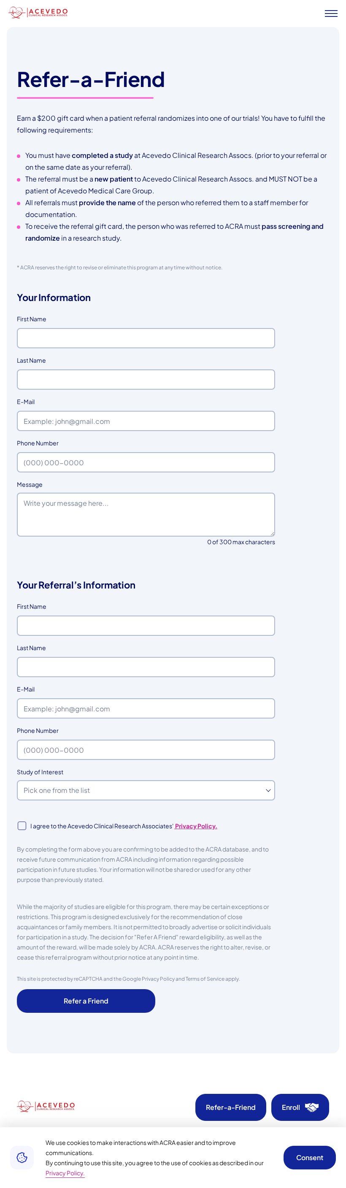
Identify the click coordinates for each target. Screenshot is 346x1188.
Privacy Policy (158, 979)
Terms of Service (205, 979)
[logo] (38, 13)
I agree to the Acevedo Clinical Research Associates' (123, 826)
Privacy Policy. (195, 826)
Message (30, 484)
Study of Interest (40, 772)
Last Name (45, 360)
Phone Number (51, 443)
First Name (45, 319)
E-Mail (39, 401)
